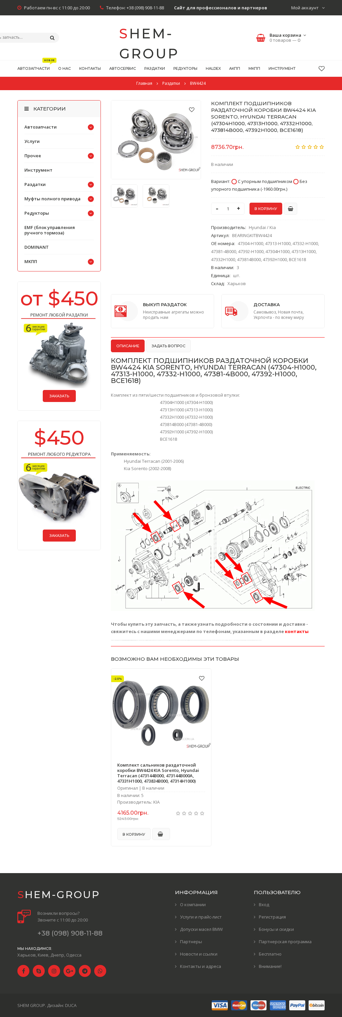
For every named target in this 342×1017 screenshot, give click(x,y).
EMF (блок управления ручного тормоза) (49, 230)
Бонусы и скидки (276, 929)
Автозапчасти (40, 127)
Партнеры (191, 942)
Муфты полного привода (52, 199)
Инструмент (38, 170)
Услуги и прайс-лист (201, 917)
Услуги (32, 141)
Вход (264, 904)
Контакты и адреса (200, 966)
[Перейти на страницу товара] (161, 712)
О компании (193, 904)
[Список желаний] (322, 68)
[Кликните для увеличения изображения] (156, 139)
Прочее (32, 156)
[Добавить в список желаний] (191, 109)
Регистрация (272, 917)
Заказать (59, 396)
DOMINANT (36, 247)
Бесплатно (270, 954)
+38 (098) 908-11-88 (145, 8)
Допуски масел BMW (201, 929)
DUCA (70, 1005)
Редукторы (36, 213)
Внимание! (270, 966)
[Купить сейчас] (290, 209)
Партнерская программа (285, 942)
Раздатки (35, 184)
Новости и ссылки (198, 954)
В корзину (134, 834)
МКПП (30, 261)
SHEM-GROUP (149, 38)
